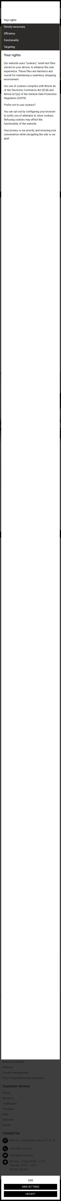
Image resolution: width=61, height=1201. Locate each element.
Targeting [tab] (9, 47)
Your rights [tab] (10, 20)
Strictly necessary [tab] (14, 26)
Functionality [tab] (11, 40)
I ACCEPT (30, 1194)
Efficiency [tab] (9, 33)
